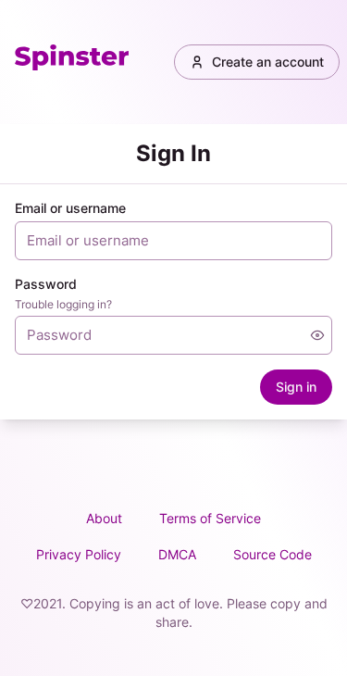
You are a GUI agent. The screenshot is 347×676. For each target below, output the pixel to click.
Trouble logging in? (63, 304)
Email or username (70, 208)
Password (46, 284)
